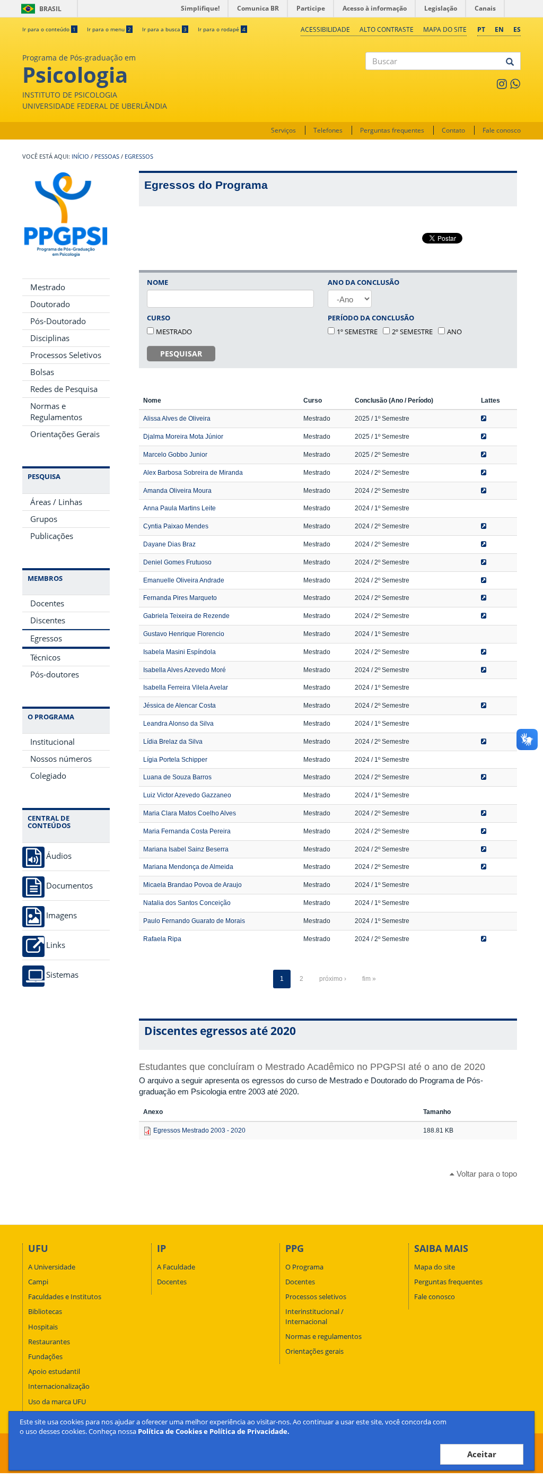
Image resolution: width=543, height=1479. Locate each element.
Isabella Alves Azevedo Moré (184, 670)
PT (481, 29)
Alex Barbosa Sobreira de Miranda (193, 472)
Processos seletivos (315, 1296)
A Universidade (51, 1267)
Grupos (43, 519)
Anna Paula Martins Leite (179, 508)
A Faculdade (176, 1267)
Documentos (69, 886)
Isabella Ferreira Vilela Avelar (185, 687)
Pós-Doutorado (58, 321)
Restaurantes (49, 1341)
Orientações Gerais (65, 434)
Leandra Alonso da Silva (178, 723)
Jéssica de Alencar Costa (179, 705)
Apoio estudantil (54, 1371)
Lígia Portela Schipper (175, 759)
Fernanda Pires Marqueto (180, 598)
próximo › (332, 978)
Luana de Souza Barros (177, 777)
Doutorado (50, 304)
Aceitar (481, 1454)
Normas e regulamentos (323, 1336)
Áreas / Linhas (56, 502)
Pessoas (106, 156)
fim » (369, 978)
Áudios (59, 856)
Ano (454, 331)
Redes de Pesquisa (64, 389)
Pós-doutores (54, 674)
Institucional (52, 741)
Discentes (47, 620)
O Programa (304, 1267)
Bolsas (42, 372)
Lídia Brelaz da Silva (173, 741)
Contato (453, 130)
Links (55, 945)
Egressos (139, 156)
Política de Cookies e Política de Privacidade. (214, 1431)
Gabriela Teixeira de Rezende (186, 616)
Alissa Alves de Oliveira (177, 418)
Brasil (39, 8)
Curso (158, 318)
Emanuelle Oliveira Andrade (183, 580)
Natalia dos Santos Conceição (187, 903)
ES (517, 29)
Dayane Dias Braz (169, 544)
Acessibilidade (325, 29)
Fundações (45, 1356)
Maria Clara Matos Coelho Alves (189, 813)
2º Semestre (412, 331)
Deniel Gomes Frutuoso (177, 562)
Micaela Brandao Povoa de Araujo (192, 885)
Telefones (328, 130)
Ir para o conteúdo (49, 29)
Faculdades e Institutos (64, 1296)
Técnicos (45, 657)
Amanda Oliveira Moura (177, 490)
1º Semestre (357, 331)
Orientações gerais (314, 1351)
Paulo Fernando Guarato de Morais (194, 921)
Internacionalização (59, 1386)
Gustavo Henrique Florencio (183, 634)
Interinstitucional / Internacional (314, 1316)
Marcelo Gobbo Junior (175, 454)
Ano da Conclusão (363, 282)
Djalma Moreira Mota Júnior (183, 436)
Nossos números (61, 758)
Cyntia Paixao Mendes (175, 526)
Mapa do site (445, 29)
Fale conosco (502, 130)
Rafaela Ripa (162, 939)
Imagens (61, 915)
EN (499, 29)
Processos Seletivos (65, 355)
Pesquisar (181, 354)
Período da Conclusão (371, 318)
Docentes (47, 603)
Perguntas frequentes (392, 130)
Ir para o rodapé (222, 29)
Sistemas (62, 975)
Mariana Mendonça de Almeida (188, 867)
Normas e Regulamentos (56, 411)
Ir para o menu (109, 29)
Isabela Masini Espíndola (179, 652)
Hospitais (43, 1327)
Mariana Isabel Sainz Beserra (186, 849)
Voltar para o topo (485, 1173)
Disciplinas (49, 338)
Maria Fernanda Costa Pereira (187, 831)
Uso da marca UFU (57, 1401)
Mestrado (47, 287)
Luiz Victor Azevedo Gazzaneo (187, 795)
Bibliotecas (45, 1311)
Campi (38, 1281)
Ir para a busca (164, 29)
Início (80, 156)
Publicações (51, 535)
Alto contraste (387, 29)
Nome (157, 282)
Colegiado (48, 775)
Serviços (283, 130)
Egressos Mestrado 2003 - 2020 (199, 1130)
